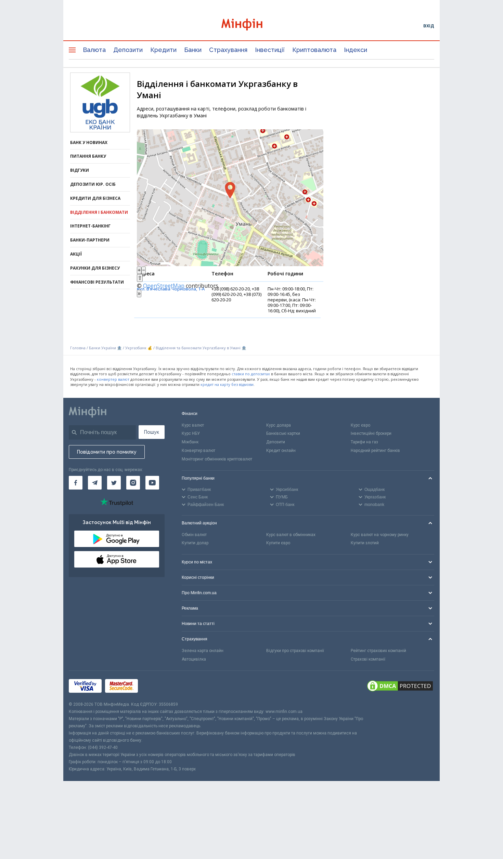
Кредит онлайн (281, 450)
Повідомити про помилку (107, 452)
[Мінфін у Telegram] (95, 483)
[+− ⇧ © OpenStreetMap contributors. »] (230, 197)
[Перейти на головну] (251, 25)
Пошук (151, 432)
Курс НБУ (191, 433)
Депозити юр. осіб (93, 184)
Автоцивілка (194, 659)
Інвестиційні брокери (371, 433)
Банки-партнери (89, 240)
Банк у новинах (88, 142)
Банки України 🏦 (106, 347)
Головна (78, 347)
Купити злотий (365, 543)
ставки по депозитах (251, 373)
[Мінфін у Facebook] (75, 483)
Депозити (128, 49)
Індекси (355, 49)
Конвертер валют (198, 450)
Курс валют (193, 425)
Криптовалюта (314, 49)
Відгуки (79, 170)
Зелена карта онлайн (202, 650)
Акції (76, 254)
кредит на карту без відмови (227, 384)
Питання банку (88, 156)
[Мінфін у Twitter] (114, 483)
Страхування (228, 49)
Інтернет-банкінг (90, 226)
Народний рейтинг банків (375, 450)
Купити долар (195, 543)
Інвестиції (270, 49)
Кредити (163, 49)
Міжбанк (190, 442)
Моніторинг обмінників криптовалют (217, 459)
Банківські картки (283, 433)
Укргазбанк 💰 (138, 347)
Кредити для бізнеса (95, 198)
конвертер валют (113, 379)
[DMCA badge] (400, 686)
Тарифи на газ (364, 442)
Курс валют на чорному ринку (380, 534)
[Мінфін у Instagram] (133, 483)
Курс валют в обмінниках (290, 534)
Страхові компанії (368, 659)
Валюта (94, 49)
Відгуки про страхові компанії (295, 650)
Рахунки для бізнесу (95, 268)
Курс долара (278, 425)
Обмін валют (194, 534)
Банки (193, 49)
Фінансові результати (97, 282)
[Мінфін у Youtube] (152, 483)
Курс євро (360, 425)
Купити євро (278, 543)
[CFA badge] (156, 685)
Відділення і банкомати (99, 212)
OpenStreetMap (163, 285)
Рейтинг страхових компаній (378, 650)
